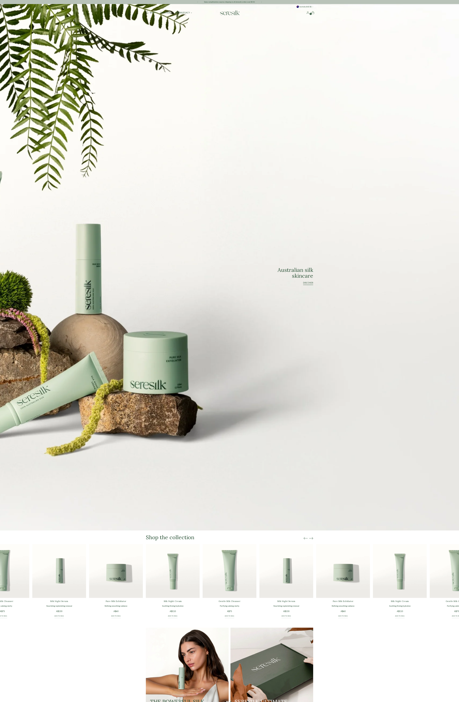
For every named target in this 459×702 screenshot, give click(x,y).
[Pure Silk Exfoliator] (116, 571)
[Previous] (197, 2)
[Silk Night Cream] (173, 571)
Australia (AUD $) (305, 7)
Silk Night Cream (173, 601)
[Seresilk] (229, 12)
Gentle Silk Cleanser (229, 601)
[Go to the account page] (306, 12)
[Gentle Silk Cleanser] (229, 571)
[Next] (261, 2)
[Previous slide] (306, 538)
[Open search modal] (147, 12)
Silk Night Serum (59, 601)
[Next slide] (311, 538)
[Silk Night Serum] (59, 571)
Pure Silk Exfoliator (116, 601)
